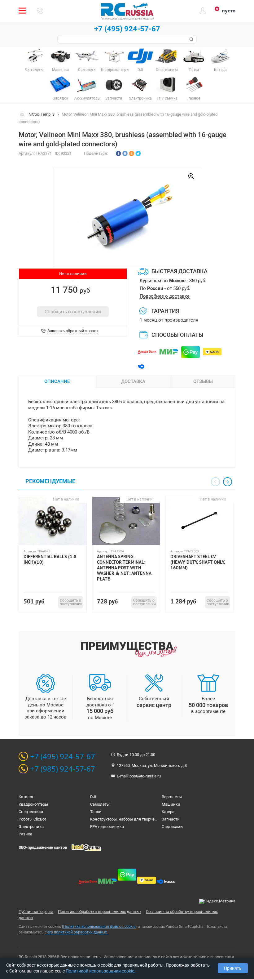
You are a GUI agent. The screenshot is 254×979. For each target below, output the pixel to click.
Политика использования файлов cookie (99, 926)
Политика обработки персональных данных (99, 911)
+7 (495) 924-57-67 (127, 28)
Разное (25, 834)
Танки (96, 811)
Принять (233, 968)
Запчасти (171, 819)
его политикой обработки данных (77, 932)
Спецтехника (31, 811)
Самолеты (100, 804)
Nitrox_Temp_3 (41, 114)
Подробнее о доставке (165, 296)
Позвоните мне (40, 11)
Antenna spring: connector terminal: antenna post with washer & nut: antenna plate (124, 568)
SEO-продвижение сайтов (43, 847)
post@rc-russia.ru (145, 776)
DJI (93, 796)
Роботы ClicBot (32, 819)
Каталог (26, 796)
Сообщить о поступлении (73, 311)
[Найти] (190, 39)
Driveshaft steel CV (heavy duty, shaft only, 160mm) (197, 562)
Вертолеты (172, 796)
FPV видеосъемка (107, 826)
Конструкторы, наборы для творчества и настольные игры (145, 819)
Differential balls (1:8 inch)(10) (50, 559)
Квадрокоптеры (33, 804)
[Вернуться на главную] (23, 114)
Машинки (171, 804)
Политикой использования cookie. (100, 970)
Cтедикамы (172, 826)
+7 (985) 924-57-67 (62, 768)
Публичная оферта (36, 911)
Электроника (31, 826)
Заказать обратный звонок (73, 331)
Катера (168, 811)
